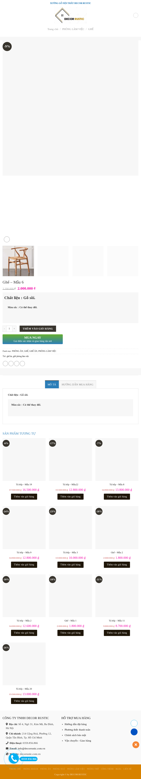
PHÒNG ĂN (17, 351)
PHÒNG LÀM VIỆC (73, 29)
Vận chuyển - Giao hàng (78, 740)
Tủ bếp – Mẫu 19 (24, 484)
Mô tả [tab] (52, 384)
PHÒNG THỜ (93, 769)
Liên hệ (127, 769)
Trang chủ (52, 29)
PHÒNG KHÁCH (30, 769)
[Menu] (4, 15)
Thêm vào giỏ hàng (38, 328)
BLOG (118, 769)
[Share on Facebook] (5, 363)
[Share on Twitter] (11, 363)
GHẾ (91, 29)
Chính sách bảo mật (75, 735)
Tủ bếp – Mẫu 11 (117, 620)
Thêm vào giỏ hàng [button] (24, 496)
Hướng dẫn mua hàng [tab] (77, 384)
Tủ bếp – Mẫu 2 (24, 620)
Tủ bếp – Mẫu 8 (117, 484)
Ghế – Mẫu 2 (117, 552)
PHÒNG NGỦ (59, 769)
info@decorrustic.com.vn (31, 748)
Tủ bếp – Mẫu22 (70, 484)
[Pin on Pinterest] (16, 363)
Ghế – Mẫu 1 (70, 620)
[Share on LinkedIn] (22, 363)
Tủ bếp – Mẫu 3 (70, 552)
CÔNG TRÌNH (107, 769)
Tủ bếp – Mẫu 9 (24, 552)
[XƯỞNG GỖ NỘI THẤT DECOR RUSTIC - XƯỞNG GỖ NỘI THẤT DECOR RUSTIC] (70, 15)
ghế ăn (9, 356)
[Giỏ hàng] (135, 15)
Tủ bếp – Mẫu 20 (24, 689)
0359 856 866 (29, 759)
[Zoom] (7, 239)
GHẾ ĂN (33, 351)
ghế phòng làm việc (21, 356)
